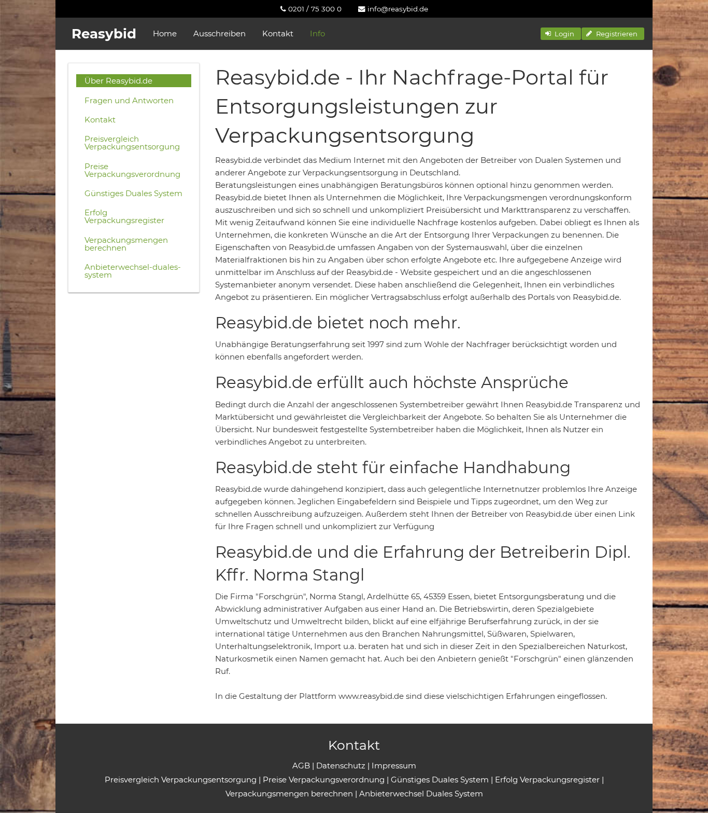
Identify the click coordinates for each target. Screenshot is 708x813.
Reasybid (104, 33)
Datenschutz (340, 765)
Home (165, 33)
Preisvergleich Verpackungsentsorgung (132, 142)
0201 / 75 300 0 (314, 9)
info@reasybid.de (396, 9)
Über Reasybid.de (118, 81)
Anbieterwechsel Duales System (421, 793)
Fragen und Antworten (129, 100)
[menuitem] (311, 9)
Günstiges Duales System (133, 193)
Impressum (394, 765)
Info (317, 33)
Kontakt (277, 33)
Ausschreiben (219, 33)
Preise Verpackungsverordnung (132, 170)
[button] (561, 33)
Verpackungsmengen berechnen (126, 244)
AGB (301, 765)
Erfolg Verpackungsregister (124, 216)
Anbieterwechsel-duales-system (132, 271)
